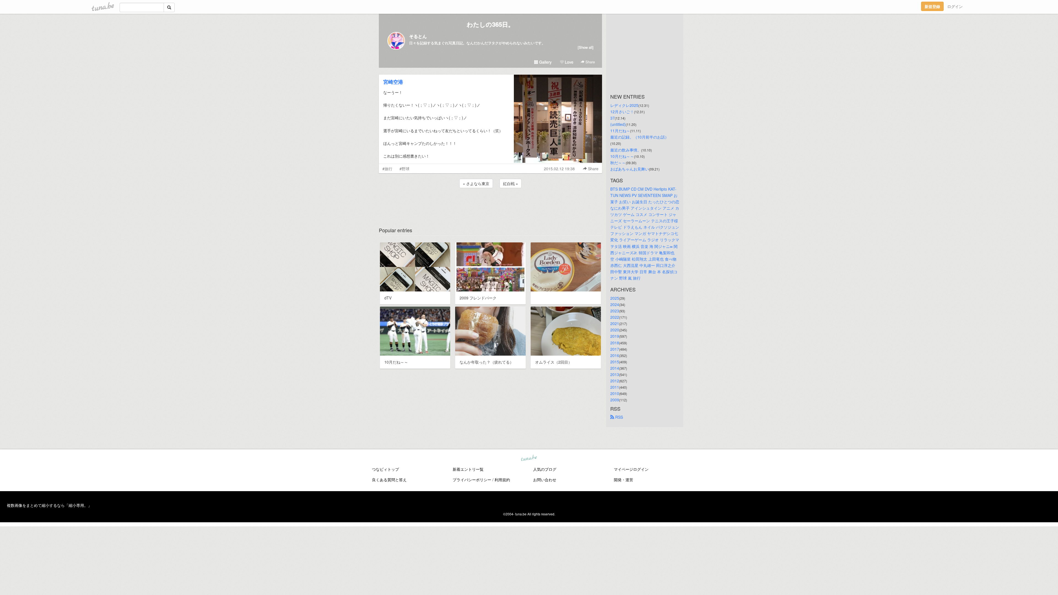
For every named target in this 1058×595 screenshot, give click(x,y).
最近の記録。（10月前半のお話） (639, 137)
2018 (614, 342)
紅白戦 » (510, 183)
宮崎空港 (393, 81)
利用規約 (502, 479)
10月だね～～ (622, 156)
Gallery (545, 62)
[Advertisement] (490, 204)
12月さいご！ (622, 111)
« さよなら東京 (476, 183)
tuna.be (528, 458)
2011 (614, 387)
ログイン (955, 6)
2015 (614, 361)
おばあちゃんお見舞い (629, 169)
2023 (614, 310)
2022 (614, 317)
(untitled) (618, 124)
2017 (614, 349)
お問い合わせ (544, 479)
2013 (614, 374)
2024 (614, 304)
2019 (614, 336)
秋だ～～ (618, 162)
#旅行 (387, 168)
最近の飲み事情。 (625, 150)
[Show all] (585, 47)
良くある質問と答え (389, 479)
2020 (614, 329)
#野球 (404, 168)
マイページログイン (631, 469)
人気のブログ (544, 469)
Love (568, 62)
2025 (614, 298)
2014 (614, 368)
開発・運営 (623, 479)
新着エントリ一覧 (468, 469)
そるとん (418, 36)
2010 (614, 393)
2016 (614, 355)
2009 (614, 399)
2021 (614, 323)
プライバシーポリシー (472, 479)
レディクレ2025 (624, 105)
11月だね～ (620, 130)
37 (612, 118)
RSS (618, 417)
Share (589, 61)
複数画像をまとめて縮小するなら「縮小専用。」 (49, 505)
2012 (614, 380)
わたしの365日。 (490, 24)
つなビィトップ (385, 469)
